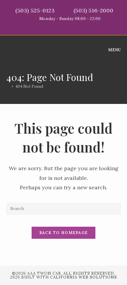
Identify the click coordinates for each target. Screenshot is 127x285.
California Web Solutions (83, 277)
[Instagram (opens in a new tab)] (70, 25)
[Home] (7, 86)
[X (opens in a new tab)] (57, 25)
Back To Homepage (63, 232)
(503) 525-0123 (35, 10)
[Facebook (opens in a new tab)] (64, 25)
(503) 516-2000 (94, 10)
